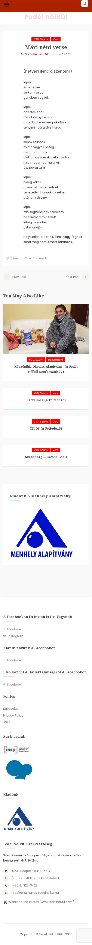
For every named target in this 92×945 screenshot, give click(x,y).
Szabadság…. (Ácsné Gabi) (46, 457)
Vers (55, 39)
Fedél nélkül (46, 17)
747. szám (41, 421)
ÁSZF (6, 722)
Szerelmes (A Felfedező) (46, 400)
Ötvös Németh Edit (37, 54)
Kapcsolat (10, 709)
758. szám (41, 393)
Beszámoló (55, 359)
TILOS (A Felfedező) (46, 428)
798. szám (41, 450)
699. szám (41, 39)
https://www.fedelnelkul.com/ (51, 902)
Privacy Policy (13, 715)
